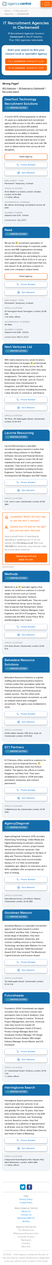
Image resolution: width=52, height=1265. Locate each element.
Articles (26, 1221)
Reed (8, 230)
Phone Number (28, 165)
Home (7, 11)
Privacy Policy (26, 1199)
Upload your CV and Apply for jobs (26, 558)
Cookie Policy (26, 1203)
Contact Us (26, 1215)
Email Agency (26, 157)
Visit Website (28, 173)
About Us (26, 1211)
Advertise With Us (26, 1218)
